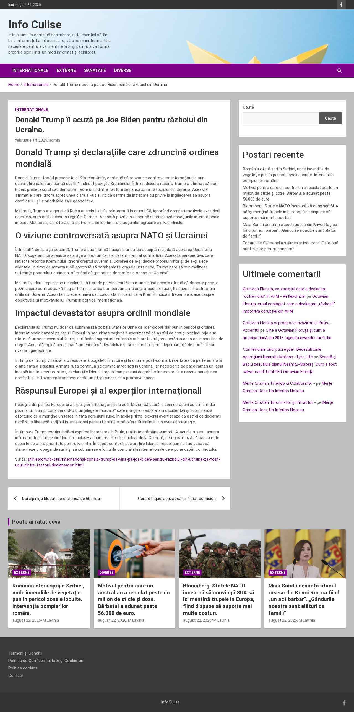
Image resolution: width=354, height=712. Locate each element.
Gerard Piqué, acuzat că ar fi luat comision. (177, 498)
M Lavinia (51, 620)
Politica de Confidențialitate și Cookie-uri (45, 660)
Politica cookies (22, 668)
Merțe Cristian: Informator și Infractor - (279, 402)
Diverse (122, 70)
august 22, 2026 (26, 620)
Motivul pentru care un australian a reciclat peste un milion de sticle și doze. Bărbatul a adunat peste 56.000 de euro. (290, 193)
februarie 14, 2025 (31, 140)
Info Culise (35, 24)
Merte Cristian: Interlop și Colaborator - (279, 383)
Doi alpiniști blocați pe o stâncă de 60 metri (61, 498)
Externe (66, 70)
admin (54, 140)
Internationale (30, 70)
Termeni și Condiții (25, 653)
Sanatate (95, 70)
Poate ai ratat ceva (36, 521)
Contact (16, 675)
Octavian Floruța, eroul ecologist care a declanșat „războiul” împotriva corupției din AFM (289, 304)
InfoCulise (170, 702)
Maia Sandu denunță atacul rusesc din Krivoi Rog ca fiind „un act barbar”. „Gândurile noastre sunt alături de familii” (290, 230)
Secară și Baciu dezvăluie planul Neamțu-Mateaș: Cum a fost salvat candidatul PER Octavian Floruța (290, 364)
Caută (248, 107)
